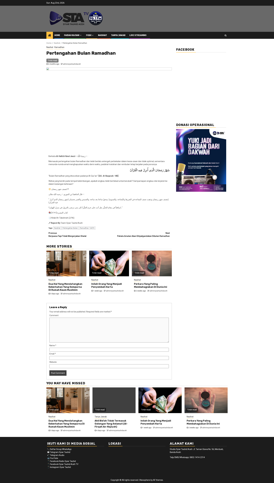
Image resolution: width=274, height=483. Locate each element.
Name (52, 345)
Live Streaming (137, 35)
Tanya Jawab (118, 35)
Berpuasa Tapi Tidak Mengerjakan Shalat (67, 234)
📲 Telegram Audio (55, 455)
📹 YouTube (52, 458)
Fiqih (88, 35)
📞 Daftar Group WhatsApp (59, 449)
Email (52, 354)
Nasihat (102, 35)
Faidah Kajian (71, 35)
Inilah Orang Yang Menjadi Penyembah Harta (106, 285)
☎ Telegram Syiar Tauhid (58, 452)
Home (57, 35)
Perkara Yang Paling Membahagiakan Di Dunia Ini (150, 285)
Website (53, 362)
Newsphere (145, 480)
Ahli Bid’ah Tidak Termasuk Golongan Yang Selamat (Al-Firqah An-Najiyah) (111, 423)
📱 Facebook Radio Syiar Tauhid (61, 461)
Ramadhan (59, 47)
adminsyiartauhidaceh (72, 64)
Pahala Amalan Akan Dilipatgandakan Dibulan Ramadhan (143, 234)
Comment (54, 315)
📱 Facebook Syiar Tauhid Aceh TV (63, 464)
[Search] (225, 35)
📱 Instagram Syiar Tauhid (59, 467)
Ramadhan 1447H (87, 228)
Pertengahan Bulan (70, 228)
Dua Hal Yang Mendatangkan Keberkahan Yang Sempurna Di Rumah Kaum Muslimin (65, 287)
